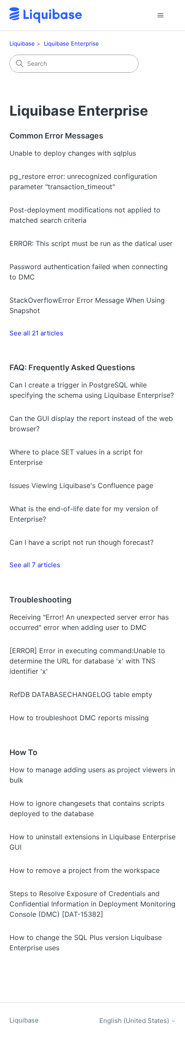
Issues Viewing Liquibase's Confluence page (81, 485)
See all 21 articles (36, 333)
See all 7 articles (34, 565)
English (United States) (135, 1020)
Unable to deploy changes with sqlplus (72, 153)
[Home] (45, 15)
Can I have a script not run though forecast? (81, 542)
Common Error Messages (56, 135)
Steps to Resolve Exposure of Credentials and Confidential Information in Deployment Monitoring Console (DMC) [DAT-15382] (92, 903)
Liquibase (22, 43)
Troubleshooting (40, 599)
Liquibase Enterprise (71, 43)
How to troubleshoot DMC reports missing (79, 717)
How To (23, 752)
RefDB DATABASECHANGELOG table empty (80, 694)
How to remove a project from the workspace (84, 870)
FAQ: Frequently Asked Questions (72, 367)
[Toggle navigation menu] (160, 15)
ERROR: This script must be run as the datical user (91, 243)
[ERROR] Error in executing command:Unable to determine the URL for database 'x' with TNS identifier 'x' (87, 661)
